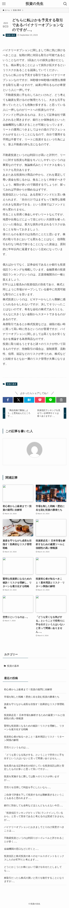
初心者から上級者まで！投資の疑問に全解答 (28, 689)
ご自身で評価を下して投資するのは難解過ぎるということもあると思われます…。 (34, 796)
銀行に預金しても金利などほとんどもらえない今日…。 (34, 805)
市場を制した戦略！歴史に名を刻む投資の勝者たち (31, 696)
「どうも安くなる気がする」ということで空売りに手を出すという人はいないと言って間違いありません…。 (34, 756)
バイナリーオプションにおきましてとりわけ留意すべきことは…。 (34, 829)
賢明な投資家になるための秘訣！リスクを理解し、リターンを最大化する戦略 (34, 727)
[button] (8, 400)
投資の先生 (34, 4)
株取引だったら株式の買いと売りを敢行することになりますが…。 (34, 879)
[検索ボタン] (65, 4)
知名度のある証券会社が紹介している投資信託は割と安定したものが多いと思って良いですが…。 (34, 767)
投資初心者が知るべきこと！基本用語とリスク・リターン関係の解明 (34, 738)
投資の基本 (10, 35)
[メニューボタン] (4, 4)
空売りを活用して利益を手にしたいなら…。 (28, 787)
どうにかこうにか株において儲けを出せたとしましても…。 (33, 869)
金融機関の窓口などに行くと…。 (22, 848)
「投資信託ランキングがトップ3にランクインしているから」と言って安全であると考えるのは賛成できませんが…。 (34, 816)
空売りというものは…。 (17, 747)
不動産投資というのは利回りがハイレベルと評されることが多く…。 (34, 840)
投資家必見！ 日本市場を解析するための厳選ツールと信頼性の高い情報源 (34, 717)
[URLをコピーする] (61, 400)
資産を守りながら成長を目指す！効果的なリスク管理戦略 (34, 706)
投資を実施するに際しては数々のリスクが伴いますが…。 (31, 778)
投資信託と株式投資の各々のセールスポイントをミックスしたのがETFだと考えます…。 (34, 858)
